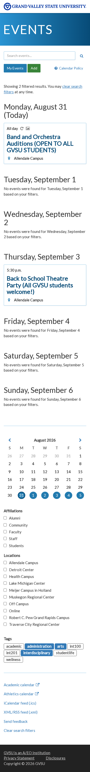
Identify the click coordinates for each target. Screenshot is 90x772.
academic (14, 646)
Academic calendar (19, 684)
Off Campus (18, 604)
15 (80, 471)
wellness (13, 659)
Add (34, 68)
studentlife (65, 652)
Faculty (14, 532)
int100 (75, 646)
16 (10, 479)
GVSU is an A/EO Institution (27, 752)
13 (56, 471)
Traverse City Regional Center (33, 624)
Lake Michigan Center (26, 583)
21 (68, 479)
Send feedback (16, 721)
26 (10, 456)
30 (56, 456)
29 (45, 456)
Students (15, 545)
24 (21, 487)
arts (60, 646)
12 (45, 471)
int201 (12, 652)
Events (27, 29)
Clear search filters (19, 730)
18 (33, 479)
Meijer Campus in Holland (29, 590)
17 (21, 479)
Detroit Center (20, 569)
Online (13, 611)
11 (33, 471)
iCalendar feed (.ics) (20, 703)
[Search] (81, 56)
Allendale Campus (22, 562)
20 (56, 479)
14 (68, 471)
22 (80, 479)
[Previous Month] (10, 440)
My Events (15, 68)
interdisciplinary (36, 652)
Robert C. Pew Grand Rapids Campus (38, 617)
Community (17, 525)
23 (10, 487)
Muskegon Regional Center (30, 597)
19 (45, 479)
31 (68, 456)
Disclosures (56, 758)
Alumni (13, 518)
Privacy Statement (19, 758)
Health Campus (20, 576)
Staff (12, 538)
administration (39, 646)
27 (21, 456)
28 (33, 456)
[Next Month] (80, 440)
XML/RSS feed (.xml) (21, 712)
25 (33, 487)
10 (21, 471)
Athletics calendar (19, 694)
